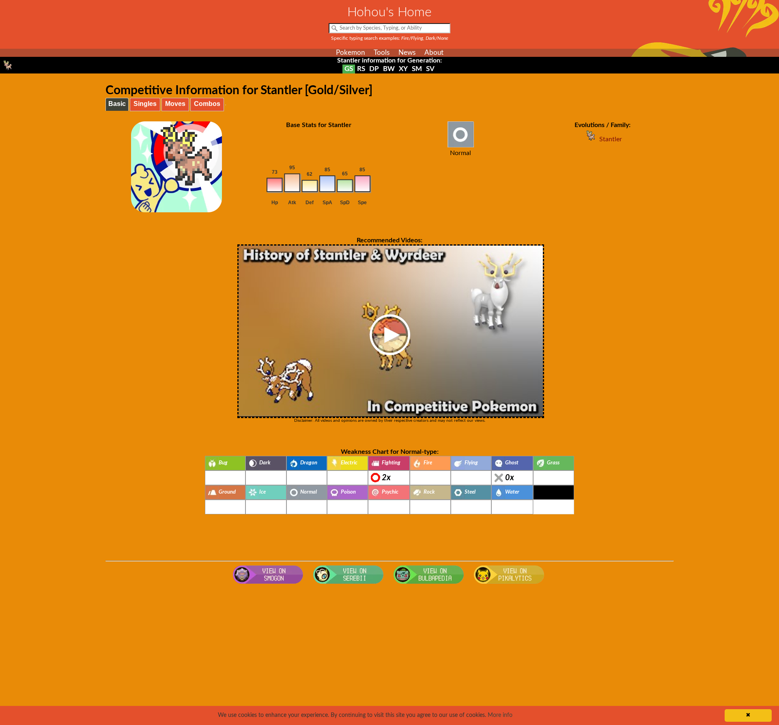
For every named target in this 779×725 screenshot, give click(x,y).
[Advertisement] (389, 653)
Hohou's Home (389, 12)
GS (348, 68)
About (433, 52)
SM (417, 68)
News (406, 52)
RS (361, 68)
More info (500, 715)
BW (389, 68)
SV (430, 68)
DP (374, 68)
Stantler (610, 139)
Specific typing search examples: (389, 38)
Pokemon (350, 52)
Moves (175, 103)
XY (403, 68)
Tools (382, 52)
